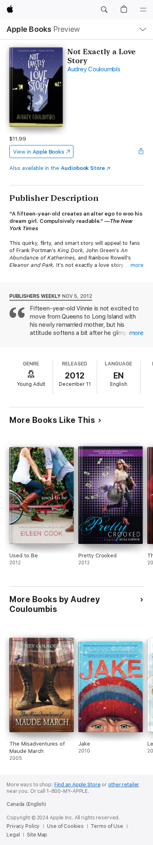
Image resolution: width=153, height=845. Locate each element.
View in (38, 152)
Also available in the (57, 168)
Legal (13, 835)
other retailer (123, 785)
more (137, 265)
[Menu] (143, 10)
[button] (104, 10)
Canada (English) (26, 804)
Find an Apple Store (77, 785)
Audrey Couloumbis (93, 69)
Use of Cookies (65, 826)
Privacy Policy (23, 826)
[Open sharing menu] (141, 151)
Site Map (37, 835)
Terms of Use (107, 826)
